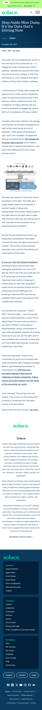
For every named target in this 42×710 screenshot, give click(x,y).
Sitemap (33, 703)
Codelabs (9, 654)
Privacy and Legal (12, 626)
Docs (8, 643)
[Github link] (29, 685)
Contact (22, 675)
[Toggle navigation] (37, 12)
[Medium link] (33, 685)
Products (9, 565)
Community (10, 665)
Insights (9, 591)
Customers (10, 612)
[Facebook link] (8, 685)
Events (8, 619)
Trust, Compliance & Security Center (20, 630)
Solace (12, 38)
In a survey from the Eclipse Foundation (20, 262)
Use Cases (16, 50)
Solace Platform (12, 569)
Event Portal (10, 580)
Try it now (28, 6)
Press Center (11, 622)
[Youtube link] (21, 685)
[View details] (10, 12)
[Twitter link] (16, 685)
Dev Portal (10, 651)
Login (34, 675)
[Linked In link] (12, 685)
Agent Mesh (10, 573)
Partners (9, 615)
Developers (10, 640)
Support (9, 675)
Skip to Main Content (11, 8)
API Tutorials (10, 647)
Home (4, 50)
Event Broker (11, 576)
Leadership (10, 608)
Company (10, 601)
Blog (9, 50)
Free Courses (11, 658)
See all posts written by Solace (20, 537)
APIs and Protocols (13, 587)
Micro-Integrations (13, 583)
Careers (9, 604)
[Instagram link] (25, 685)
